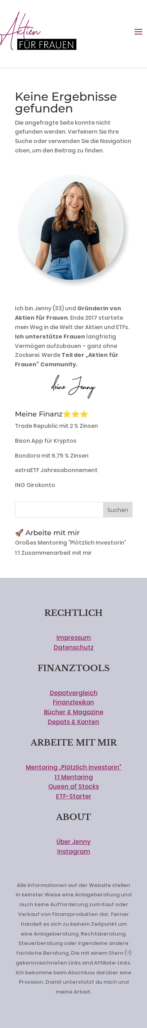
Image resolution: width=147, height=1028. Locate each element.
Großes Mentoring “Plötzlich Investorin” (70, 543)
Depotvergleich (74, 693)
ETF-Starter (73, 796)
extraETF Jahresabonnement (56, 470)
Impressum (73, 637)
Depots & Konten (73, 722)
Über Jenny (73, 842)
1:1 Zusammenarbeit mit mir (53, 553)
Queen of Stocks (73, 786)
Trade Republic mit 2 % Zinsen (56, 426)
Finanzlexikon (73, 702)
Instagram (73, 851)
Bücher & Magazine (73, 712)
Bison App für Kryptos (45, 441)
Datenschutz (74, 647)
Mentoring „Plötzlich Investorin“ (73, 767)
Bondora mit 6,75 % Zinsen (52, 456)
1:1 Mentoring (73, 777)
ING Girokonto (35, 485)
